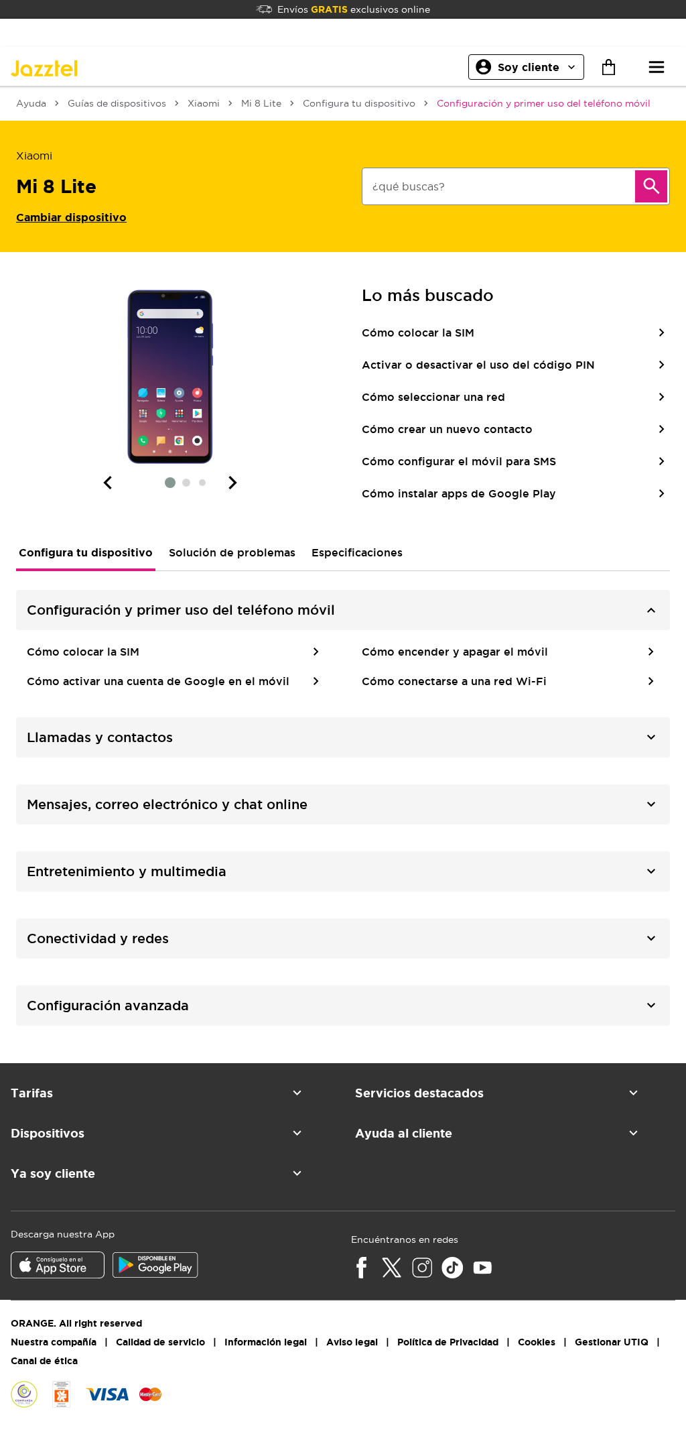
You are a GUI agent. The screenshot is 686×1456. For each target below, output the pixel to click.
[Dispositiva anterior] (107, 482)
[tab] (85, 552)
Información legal (265, 1342)
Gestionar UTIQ (611, 1342)
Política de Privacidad (447, 1342)
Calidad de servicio (160, 1342)
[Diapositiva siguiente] (233, 482)
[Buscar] (651, 186)
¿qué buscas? (408, 186)
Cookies (536, 1342)
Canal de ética (44, 1360)
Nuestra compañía (53, 1342)
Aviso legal (352, 1342)
